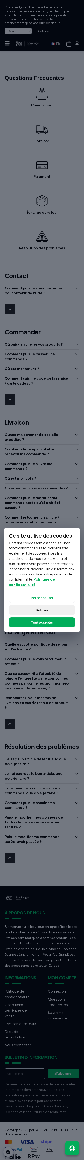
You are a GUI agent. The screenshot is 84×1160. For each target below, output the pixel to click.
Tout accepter (42, 622)
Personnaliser (42, 598)
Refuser (42, 610)
